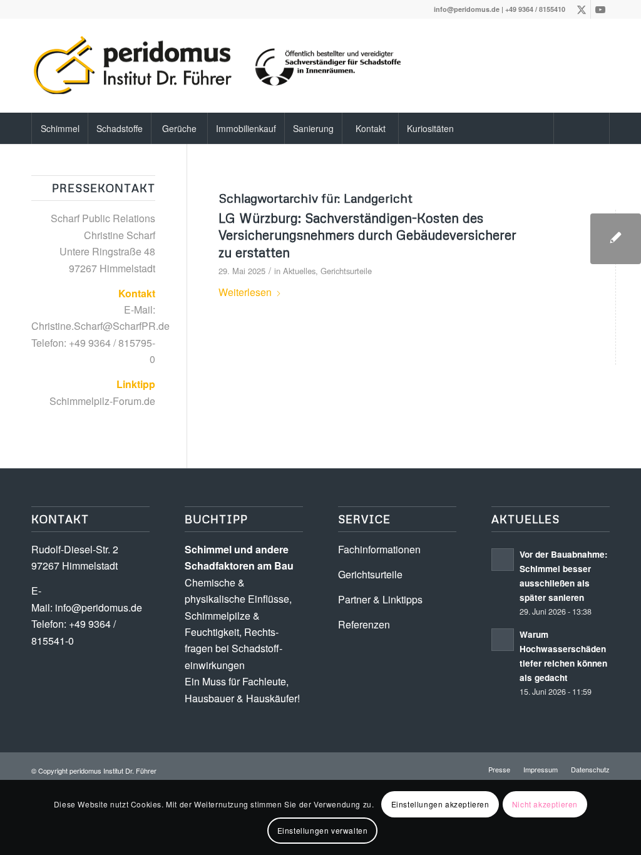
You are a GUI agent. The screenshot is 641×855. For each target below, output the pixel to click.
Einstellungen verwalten (322, 830)
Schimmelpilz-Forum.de (102, 401)
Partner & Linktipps (380, 599)
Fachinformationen (379, 549)
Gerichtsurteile (346, 271)
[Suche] (581, 128)
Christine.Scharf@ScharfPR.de (100, 326)
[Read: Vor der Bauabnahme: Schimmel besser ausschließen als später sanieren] (502, 559)
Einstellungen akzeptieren (440, 804)
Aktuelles (299, 271)
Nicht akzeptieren (545, 804)
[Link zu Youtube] (600, 9)
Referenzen (364, 624)
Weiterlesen (245, 292)
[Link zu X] (581, 9)
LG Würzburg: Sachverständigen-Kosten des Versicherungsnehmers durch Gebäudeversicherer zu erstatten (367, 235)
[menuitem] (59, 128)
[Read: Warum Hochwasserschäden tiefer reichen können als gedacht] (502, 639)
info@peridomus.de (467, 9)
